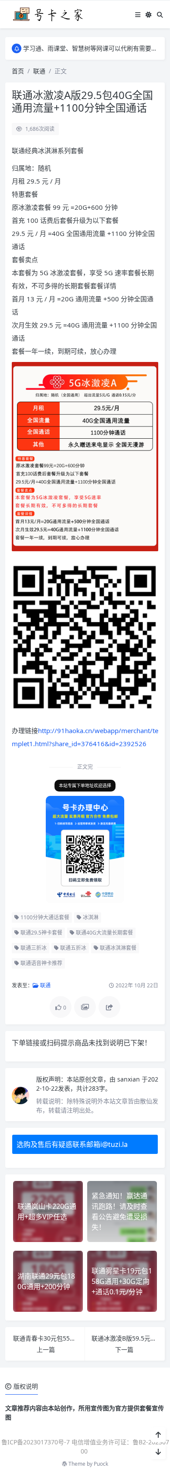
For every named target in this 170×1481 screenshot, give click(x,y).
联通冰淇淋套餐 (117, 948)
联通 (39, 71)
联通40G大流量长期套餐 (104, 932)
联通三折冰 (33, 948)
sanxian (129, 1079)
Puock (101, 1463)
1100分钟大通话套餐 (44, 917)
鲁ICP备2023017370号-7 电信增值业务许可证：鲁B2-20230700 (85, 1446)
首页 (18, 71)
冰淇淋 (90, 917)
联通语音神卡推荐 (40, 963)
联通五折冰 (72, 948)
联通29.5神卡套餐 (40, 932)
